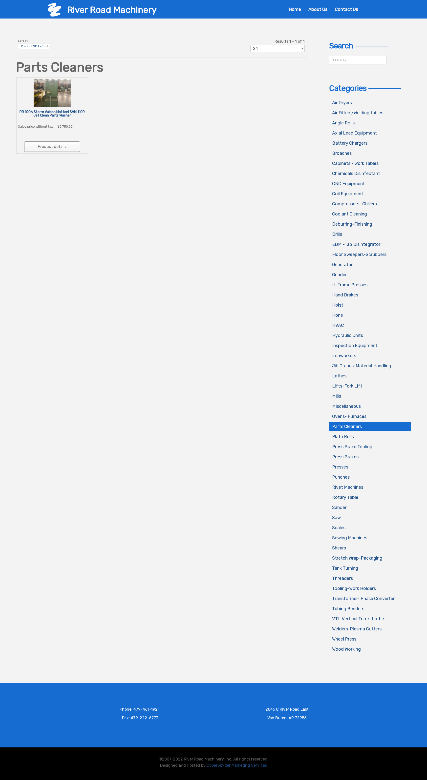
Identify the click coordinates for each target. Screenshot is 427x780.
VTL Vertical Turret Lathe (358, 619)
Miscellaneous (346, 406)
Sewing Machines (349, 538)
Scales (338, 527)
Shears (339, 548)
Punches (341, 477)
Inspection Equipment (354, 345)
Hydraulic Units (347, 335)
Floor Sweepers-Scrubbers (359, 254)
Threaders (342, 578)
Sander (339, 507)
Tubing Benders (348, 608)
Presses (340, 467)
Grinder (339, 274)
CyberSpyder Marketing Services (237, 765)
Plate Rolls (343, 436)
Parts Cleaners (347, 426)
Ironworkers (344, 355)
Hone (337, 315)
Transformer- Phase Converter (363, 598)
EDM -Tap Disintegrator (356, 244)
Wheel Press (344, 639)
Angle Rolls (343, 123)
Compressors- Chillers (354, 204)
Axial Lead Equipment (354, 133)
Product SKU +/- (32, 46)
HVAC (338, 325)
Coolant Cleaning (349, 214)
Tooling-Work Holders (354, 588)
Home (295, 9)
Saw (336, 517)
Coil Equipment (347, 193)
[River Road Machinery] (54, 9)
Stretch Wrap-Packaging (357, 558)
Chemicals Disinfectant (356, 173)
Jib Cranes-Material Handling (361, 366)
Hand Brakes (345, 295)
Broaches (342, 153)
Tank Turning (345, 568)
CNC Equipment (348, 183)
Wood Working (346, 649)
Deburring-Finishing (352, 224)
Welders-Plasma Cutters (357, 629)
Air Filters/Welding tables (357, 113)
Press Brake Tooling (352, 446)
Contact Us (346, 9)
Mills (336, 396)
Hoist (337, 305)
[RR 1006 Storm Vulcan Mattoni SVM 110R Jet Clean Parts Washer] (52, 92)
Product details (52, 146)
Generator (342, 264)
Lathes (339, 376)
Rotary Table (345, 497)
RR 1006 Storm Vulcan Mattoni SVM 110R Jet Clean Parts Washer (52, 113)
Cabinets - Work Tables (355, 163)
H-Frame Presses (349, 285)
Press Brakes (345, 457)
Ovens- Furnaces (349, 416)
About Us (317, 9)
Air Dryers (342, 102)
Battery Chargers (349, 143)
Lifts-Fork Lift (347, 386)
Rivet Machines (347, 487)
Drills (337, 234)
